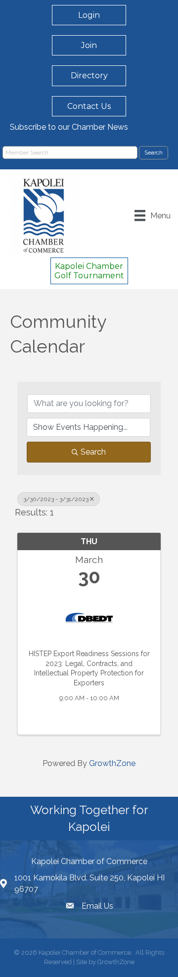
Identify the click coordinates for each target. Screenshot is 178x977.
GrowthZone (112, 763)
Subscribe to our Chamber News (69, 127)
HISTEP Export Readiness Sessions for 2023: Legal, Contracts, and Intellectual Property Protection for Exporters (89, 668)
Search (93, 452)
